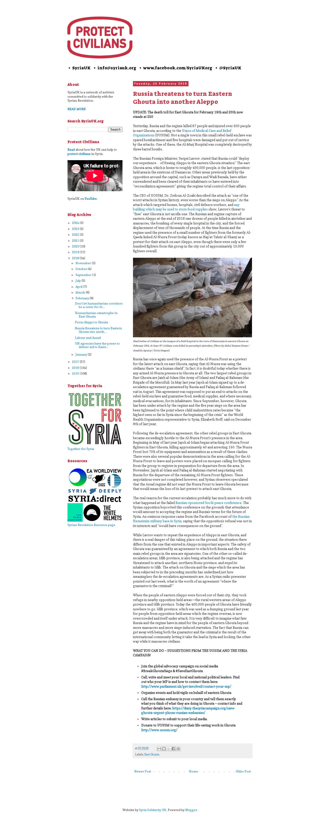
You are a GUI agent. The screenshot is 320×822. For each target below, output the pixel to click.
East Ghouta (151, 754)
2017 (76, 362)
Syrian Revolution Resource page (91, 525)
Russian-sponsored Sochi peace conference (209, 503)
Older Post (243, 771)
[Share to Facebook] (173, 748)
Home (193, 771)
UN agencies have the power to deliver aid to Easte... (97, 345)
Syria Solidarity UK (152, 810)
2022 (76, 234)
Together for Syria (81, 449)
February (83, 298)
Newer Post (142, 771)
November (84, 263)
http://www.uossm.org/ (159, 730)
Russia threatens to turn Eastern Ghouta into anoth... (98, 330)
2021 (76, 240)
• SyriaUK (79, 68)
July (79, 281)
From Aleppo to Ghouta (91, 322)
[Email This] (159, 748)
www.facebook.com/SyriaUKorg (177, 68)
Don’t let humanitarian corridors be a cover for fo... (98, 305)
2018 (76, 258)
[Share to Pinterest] (178, 748)
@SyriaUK (230, 68)
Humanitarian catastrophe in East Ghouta (96, 314)
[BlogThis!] (164, 748)
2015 (76, 373)
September (84, 275)
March (81, 292)
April (79, 287)
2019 (76, 252)
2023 (76, 229)
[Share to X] (168, 748)
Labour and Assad (88, 338)
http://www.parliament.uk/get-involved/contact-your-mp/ (186, 686)
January (82, 354)
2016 (76, 368)
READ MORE (77, 109)
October (82, 269)
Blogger (191, 810)
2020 (76, 246)
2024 (76, 223)
